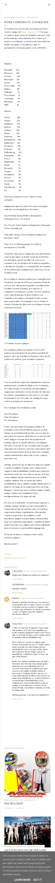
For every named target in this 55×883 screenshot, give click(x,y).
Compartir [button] (8, 554)
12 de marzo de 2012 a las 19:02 (32, 598)
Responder (17, 579)
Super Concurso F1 (30, 32)
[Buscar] (49, 4)
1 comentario (19, 808)
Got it (37, 879)
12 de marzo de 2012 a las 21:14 (35, 624)
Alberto (15, 598)
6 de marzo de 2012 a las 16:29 (35, 571)
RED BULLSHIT (13, 803)
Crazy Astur (17, 571)
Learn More (22, 879)
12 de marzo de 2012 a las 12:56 (36, 585)
